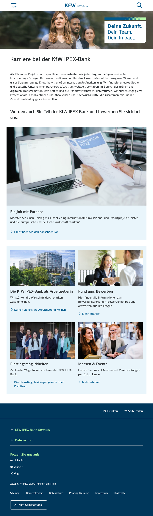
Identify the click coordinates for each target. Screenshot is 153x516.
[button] (28, 504)
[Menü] (13, 5)
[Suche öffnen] (139, 5)
